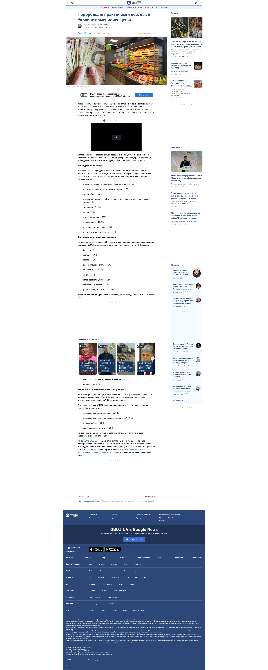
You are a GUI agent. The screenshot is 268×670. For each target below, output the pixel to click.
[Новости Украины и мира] (105, 502)
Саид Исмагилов (178, 394)
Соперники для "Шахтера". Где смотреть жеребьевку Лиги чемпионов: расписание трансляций (181, 83)
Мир (103, 558)
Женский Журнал (138, 610)
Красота (114, 610)
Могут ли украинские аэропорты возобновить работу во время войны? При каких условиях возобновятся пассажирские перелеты (185, 215)
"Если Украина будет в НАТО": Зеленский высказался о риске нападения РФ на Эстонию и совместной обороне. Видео (185, 196)
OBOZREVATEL (90, 441)
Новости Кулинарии (119, 590)
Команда (115, 514)
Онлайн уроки (115, 577)
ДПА (127, 577)
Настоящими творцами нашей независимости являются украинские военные (182, 388)
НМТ (145, 577)
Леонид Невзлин (177, 306)
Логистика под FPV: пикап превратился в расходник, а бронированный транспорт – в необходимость (183, 346)
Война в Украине (117, 7)
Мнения (175, 265)
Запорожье (113, 564)
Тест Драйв (92, 584)
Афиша (91, 610)
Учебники (101, 577)
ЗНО (136, 577)
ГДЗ (90, 577)
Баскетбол (103, 571)
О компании (93, 514)
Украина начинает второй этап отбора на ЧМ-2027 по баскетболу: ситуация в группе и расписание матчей (181, 66)
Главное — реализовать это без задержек (185, 184)
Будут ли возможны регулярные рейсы (184, 221)
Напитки (104, 590)
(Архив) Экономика (117, 501)
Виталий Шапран (178, 366)
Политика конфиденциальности (169, 514)
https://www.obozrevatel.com (134, 620)
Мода (125, 610)
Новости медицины (95, 604)
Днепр (126, 564)
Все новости (197, 558)
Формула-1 (136, 571)
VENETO (147, 7)
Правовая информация (143, 514)
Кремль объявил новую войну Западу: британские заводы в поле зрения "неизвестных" (183, 301)
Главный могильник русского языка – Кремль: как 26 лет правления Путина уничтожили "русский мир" (181, 272)
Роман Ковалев (177, 352)
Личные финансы (103, 24)
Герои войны (105, 7)
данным (90, 155)
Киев (90, 564)
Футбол (91, 571)
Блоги (159, 558)
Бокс (125, 571)
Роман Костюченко (89, 24)
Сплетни (102, 610)
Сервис (132, 584)
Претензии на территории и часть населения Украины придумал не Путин (183, 286)
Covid (123, 604)
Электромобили (108, 584)
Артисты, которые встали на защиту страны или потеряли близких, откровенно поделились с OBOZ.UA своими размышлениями (186, 52)
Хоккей (115, 571)
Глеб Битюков (177, 380)
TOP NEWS (176, 147)
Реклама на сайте (94, 518)
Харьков (101, 564)
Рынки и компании (95, 597)
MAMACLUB (111, 604)
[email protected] (90, 654)
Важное (175, 13)
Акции (121, 584)
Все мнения (177, 400)
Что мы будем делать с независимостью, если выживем (182, 374)
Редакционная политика (91, 501)
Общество (179, 558)
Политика (87, 558)
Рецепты (92, 590)
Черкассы (137, 564)
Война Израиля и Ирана (134, 7)
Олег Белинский (177, 278)
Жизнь (122, 558)
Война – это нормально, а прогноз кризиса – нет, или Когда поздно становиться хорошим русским (183, 360)
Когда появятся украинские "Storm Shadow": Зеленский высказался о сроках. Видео (186, 178)
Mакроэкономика (113, 597)
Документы (116, 518)
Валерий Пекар (177, 292)
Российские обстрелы (159, 7)
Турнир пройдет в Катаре (179, 71)
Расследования (144, 558)
